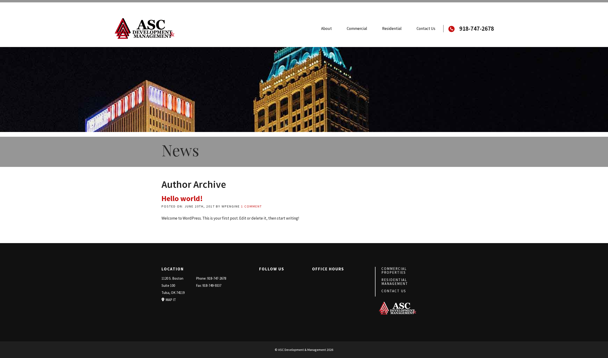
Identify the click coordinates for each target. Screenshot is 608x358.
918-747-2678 (476, 28)
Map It (171, 299)
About (326, 28)
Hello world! (182, 198)
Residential (392, 28)
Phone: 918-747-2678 (211, 278)
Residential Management (394, 282)
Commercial (357, 28)
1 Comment (251, 206)
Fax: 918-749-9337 (208, 285)
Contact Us (426, 28)
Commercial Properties (394, 270)
